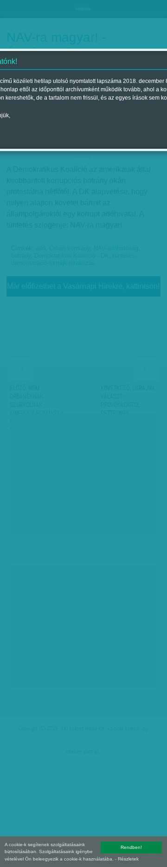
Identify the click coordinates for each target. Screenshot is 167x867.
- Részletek (127, 858)
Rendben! (131, 847)
